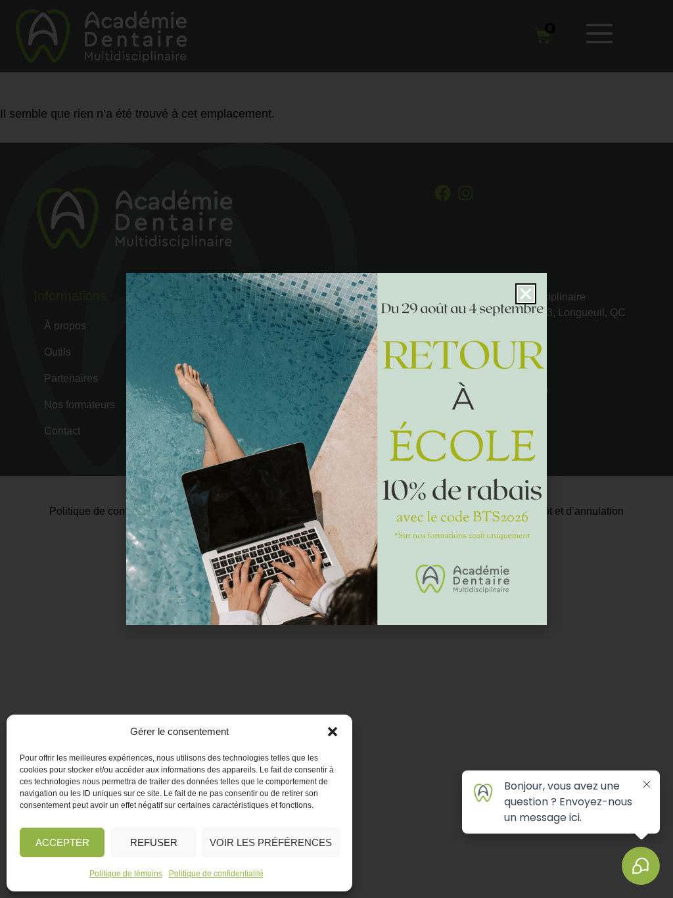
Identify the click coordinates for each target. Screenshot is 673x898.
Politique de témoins (125, 873)
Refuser (153, 842)
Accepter (62, 842)
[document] (336, 449)
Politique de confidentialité (216, 873)
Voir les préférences (271, 842)
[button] (332, 731)
